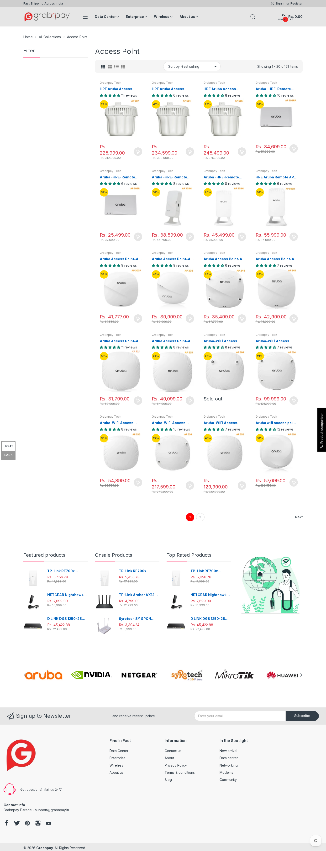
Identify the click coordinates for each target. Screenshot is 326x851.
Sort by (174, 66)
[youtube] (48, 823)
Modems (226, 772)
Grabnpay (44, 848)
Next (299, 517)
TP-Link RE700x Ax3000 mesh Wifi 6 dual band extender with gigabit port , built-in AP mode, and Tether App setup (67, 571)
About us (116, 772)
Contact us (173, 751)
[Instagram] (38, 823)
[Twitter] (17, 823)
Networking (229, 765)
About (169, 758)
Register (296, 3)
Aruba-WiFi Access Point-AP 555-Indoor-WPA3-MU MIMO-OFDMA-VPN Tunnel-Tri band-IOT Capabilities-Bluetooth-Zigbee (224, 423)
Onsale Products (113, 555)
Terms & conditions (180, 772)
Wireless (116, 765)
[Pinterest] (27, 823)
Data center (229, 758)
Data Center (119, 751)
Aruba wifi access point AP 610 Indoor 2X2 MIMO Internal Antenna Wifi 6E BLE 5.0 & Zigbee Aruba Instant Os (276, 423)
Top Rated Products (189, 555)
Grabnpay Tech (110, 82)
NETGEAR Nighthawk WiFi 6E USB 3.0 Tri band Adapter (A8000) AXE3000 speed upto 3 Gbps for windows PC (67, 595)
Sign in (280, 3)
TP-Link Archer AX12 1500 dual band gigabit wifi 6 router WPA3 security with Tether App (138, 595)
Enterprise (118, 758)
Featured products (44, 555)
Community (228, 780)
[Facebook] (6, 823)
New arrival (228, 751)
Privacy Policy (176, 765)
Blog (168, 780)
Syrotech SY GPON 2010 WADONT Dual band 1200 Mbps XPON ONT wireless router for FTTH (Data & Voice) (139, 619)
